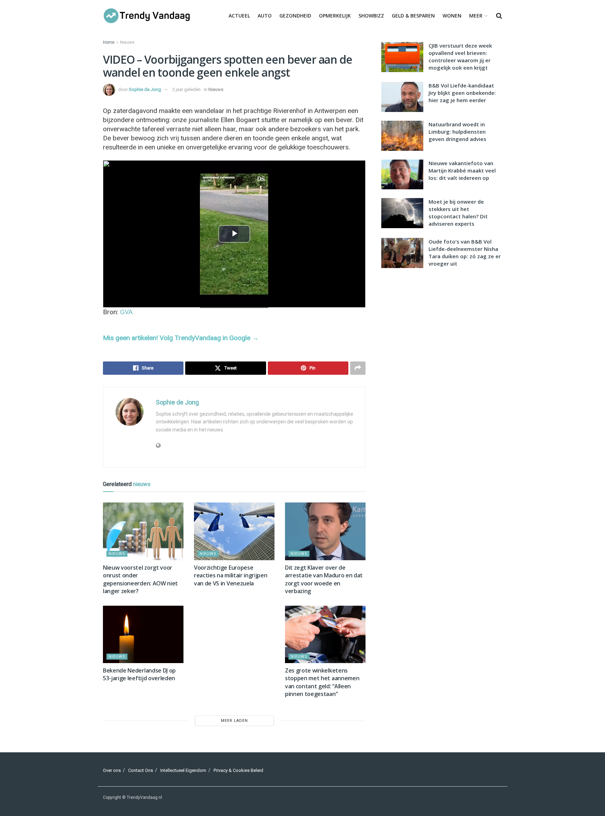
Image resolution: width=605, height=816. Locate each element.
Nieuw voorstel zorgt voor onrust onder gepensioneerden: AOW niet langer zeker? (140, 579)
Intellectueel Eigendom (183, 770)
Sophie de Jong (145, 89)
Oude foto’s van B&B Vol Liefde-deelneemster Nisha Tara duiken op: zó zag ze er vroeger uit (465, 252)
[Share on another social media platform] (358, 368)
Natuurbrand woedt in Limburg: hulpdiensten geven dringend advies (457, 131)
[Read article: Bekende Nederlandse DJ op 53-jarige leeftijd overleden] (143, 634)
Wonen (452, 15)
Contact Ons (140, 770)
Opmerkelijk (335, 15)
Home (108, 42)
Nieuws (127, 42)
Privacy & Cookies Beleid (238, 770)
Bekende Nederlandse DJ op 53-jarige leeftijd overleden (139, 674)
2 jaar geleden (186, 89)
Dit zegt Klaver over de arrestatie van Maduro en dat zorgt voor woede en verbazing (324, 579)
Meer (475, 15)
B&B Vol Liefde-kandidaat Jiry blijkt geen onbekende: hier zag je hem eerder (462, 93)
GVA (126, 312)
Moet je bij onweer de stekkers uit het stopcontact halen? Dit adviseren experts (458, 212)
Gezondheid (295, 15)
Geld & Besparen (413, 15)
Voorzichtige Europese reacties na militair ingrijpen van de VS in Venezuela (230, 575)
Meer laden (234, 720)
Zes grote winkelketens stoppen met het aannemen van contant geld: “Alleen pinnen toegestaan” (322, 682)
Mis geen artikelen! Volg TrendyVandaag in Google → (181, 338)
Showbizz (371, 15)
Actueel (239, 15)
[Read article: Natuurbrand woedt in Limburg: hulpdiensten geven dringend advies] (402, 136)
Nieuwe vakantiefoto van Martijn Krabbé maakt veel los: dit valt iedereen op (462, 170)
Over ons (112, 770)
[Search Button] (499, 15)
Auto (265, 15)
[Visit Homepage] (146, 15)
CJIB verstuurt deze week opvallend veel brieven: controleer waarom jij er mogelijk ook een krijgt (460, 56)
